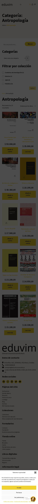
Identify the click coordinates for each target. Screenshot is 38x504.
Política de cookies (8, 501)
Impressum (31, 501)
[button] (35, 472)
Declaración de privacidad (21, 501)
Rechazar (19, 492)
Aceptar (19, 487)
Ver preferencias (19, 497)
